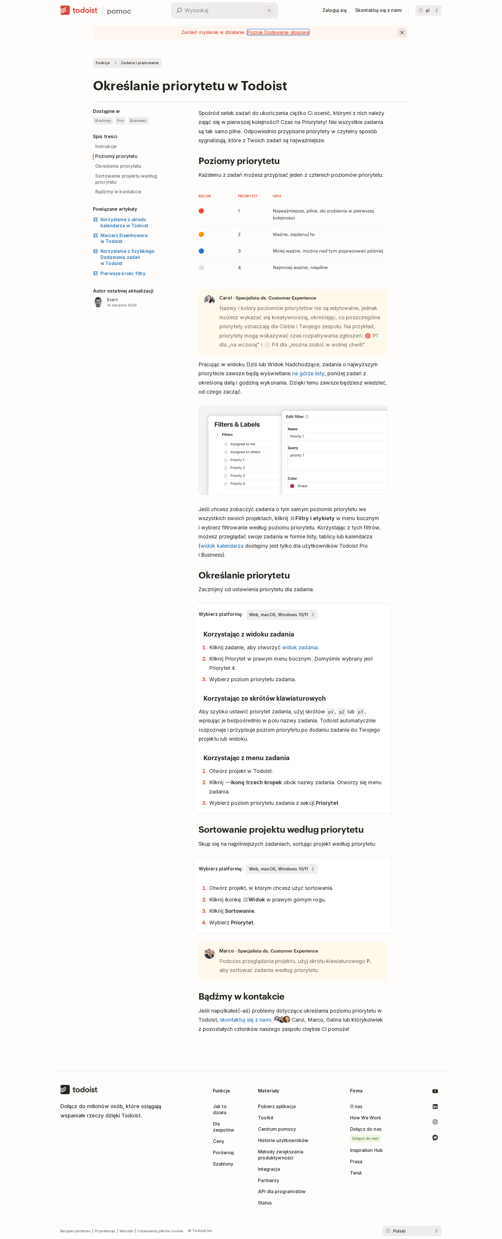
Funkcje (103, 63)
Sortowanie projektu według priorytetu (126, 179)
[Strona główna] (79, 10)
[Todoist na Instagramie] (435, 1123)
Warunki (126, 1231)
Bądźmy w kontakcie (118, 191)
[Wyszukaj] (268, 10)
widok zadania (300, 647)
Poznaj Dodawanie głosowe (278, 32)
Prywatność (105, 1231)
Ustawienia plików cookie (160, 1231)
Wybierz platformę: (221, 614)
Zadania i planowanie (140, 63)
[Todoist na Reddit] (435, 1138)
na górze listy (308, 373)
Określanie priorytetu (118, 166)
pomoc (119, 10)
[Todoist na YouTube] (435, 1092)
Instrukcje (106, 146)
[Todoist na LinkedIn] (435, 1107)
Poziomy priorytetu (116, 156)
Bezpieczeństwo (75, 1231)
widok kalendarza (221, 546)
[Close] (402, 32)
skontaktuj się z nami (245, 1020)
